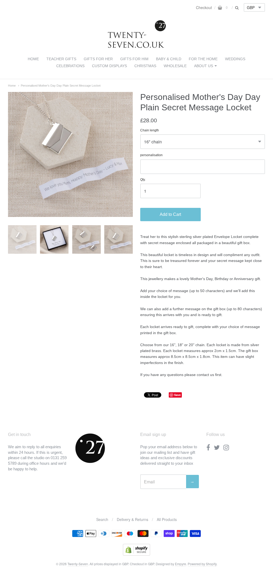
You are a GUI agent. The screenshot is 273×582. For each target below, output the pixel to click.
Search (102, 519)
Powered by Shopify (202, 563)
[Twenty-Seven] (136, 46)
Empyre (180, 563)
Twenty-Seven (77, 563)
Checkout (204, 7)
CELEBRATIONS (70, 66)
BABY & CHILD (168, 59)
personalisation (151, 155)
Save (177, 395)
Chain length (149, 130)
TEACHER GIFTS (61, 59)
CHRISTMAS (145, 66)
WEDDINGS (235, 59)
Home (12, 85)
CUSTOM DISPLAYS (109, 66)
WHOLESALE (175, 66)
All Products (167, 519)
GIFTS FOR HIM (134, 59)
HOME (33, 59)
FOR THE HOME (203, 59)
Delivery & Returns (132, 519)
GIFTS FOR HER (98, 59)
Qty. (143, 179)
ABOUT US (203, 66)
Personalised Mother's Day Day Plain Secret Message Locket (61, 85)
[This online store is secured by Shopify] (136, 554)
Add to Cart (170, 214)
